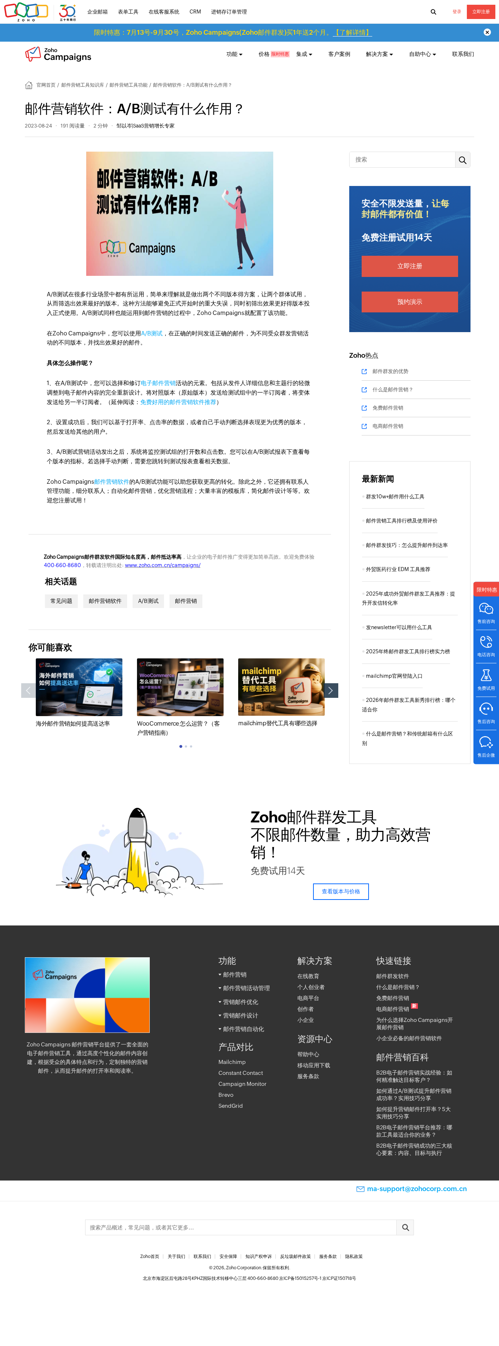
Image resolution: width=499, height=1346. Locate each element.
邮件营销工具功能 (129, 85)
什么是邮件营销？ (393, 389)
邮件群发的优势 (390, 371)
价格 (264, 54)
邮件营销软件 (111, 481)
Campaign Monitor (242, 1084)
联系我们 (463, 54)
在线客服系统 (164, 12)
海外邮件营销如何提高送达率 (73, 723)
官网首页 (46, 85)
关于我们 (176, 1256)
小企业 (305, 1020)
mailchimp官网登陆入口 (394, 676)
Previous (28, 690)
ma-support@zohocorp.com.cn (417, 1188)
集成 (301, 54)
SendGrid (230, 1106)
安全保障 (228, 1256)
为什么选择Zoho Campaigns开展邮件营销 (414, 1023)
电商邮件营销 (388, 426)
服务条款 (308, 1076)
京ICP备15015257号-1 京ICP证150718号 (317, 1278)
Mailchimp (232, 1062)
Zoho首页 (149, 1256)
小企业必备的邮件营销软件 (409, 1038)
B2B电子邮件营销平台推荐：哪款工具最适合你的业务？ (414, 1131)
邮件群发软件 (392, 976)
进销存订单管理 (229, 12)
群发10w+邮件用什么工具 (395, 496)
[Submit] (405, 1227)
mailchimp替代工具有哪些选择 (277, 723)
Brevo (225, 1095)
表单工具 (128, 12)
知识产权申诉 (258, 1256)
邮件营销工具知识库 (82, 85)
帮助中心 (308, 1054)
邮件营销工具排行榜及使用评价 (402, 521)
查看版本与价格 (341, 891)
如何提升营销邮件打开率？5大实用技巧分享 (413, 1112)
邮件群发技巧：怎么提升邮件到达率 (407, 545)
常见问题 (61, 601)
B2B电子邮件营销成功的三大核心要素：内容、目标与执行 (414, 1149)
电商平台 (308, 998)
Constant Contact (240, 1073)
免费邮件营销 (388, 408)
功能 (231, 54)
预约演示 (409, 301)
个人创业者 (311, 987)
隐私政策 (354, 1256)
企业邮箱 (97, 12)
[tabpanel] (79, 693)
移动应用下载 (313, 1065)
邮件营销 (186, 601)
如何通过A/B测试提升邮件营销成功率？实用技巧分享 (414, 1094)
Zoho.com (41, 12)
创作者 (305, 1009)
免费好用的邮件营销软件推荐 (178, 402)
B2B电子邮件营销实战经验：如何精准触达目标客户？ (414, 1076)
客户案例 (339, 54)
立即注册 (481, 11)
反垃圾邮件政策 (295, 1256)
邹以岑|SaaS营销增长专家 (146, 126)
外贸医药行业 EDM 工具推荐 (398, 569)
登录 (457, 11)
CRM (195, 12)
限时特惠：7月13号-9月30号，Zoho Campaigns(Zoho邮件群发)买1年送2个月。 (233, 32)
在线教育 (308, 976)
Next (331, 690)
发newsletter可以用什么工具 (399, 627)
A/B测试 (152, 333)
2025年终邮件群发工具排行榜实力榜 (408, 651)
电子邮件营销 (158, 383)
